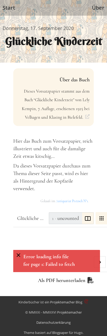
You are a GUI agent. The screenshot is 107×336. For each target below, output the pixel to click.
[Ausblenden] (18, 255)
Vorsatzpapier (66, 141)
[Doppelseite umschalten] (88, 218)
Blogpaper (60, 332)
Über (98, 7)
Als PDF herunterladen (61, 280)
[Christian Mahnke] (86, 302)
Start (9, 7)
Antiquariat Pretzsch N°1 (72, 201)
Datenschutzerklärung (53, 322)
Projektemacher (62, 302)
